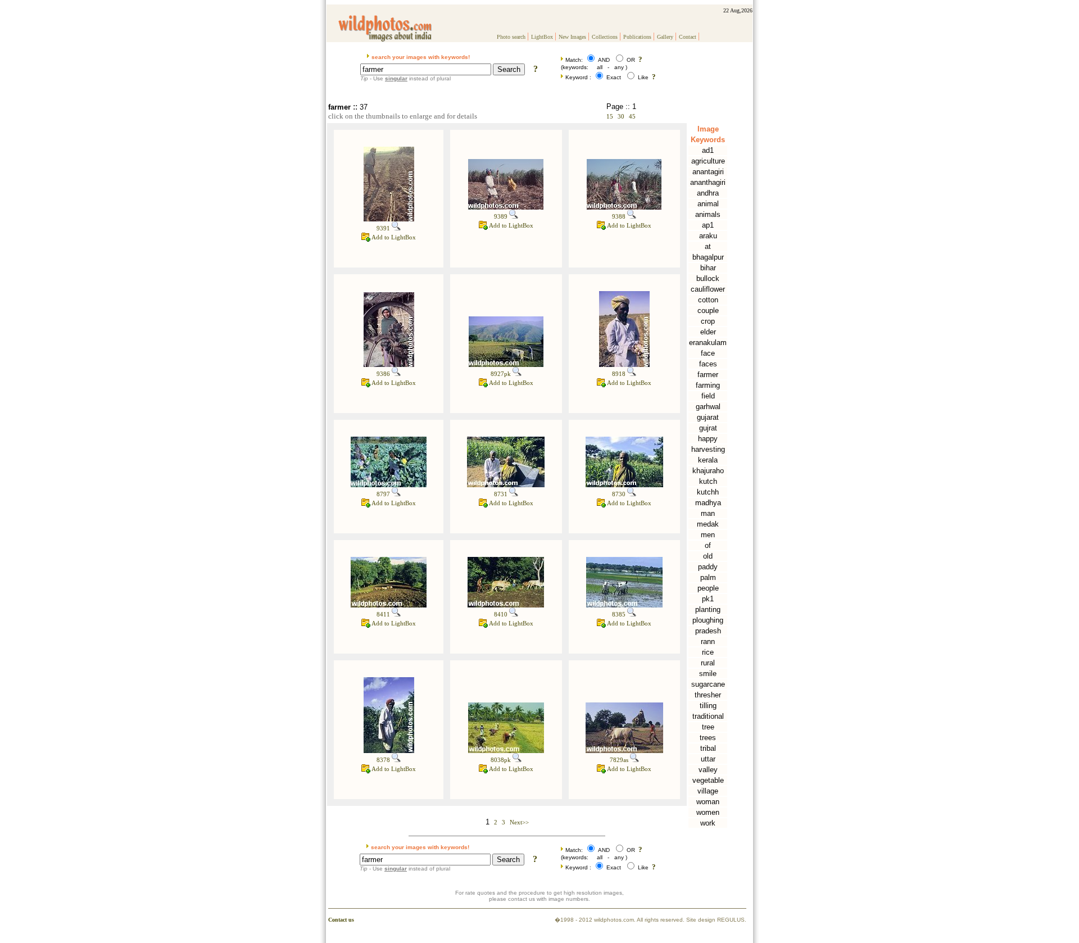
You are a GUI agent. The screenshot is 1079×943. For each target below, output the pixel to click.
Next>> (519, 822)
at (708, 246)
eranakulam (708, 342)
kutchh (708, 492)
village (707, 791)
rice (708, 652)
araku (708, 236)
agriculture (708, 161)
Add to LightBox (393, 237)
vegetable (708, 780)
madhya (708, 502)
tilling (708, 705)
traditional (708, 716)
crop (708, 321)
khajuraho (708, 470)
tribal (708, 748)
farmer (707, 374)
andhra (708, 193)
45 (632, 116)
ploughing (707, 620)
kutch (708, 481)
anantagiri (708, 171)
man (708, 513)
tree (708, 727)
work (707, 823)
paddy (708, 567)
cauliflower (708, 289)
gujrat (708, 428)
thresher (708, 695)
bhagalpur (708, 257)
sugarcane (708, 684)
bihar (708, 268)
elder (708, 332)
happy (708, 438)
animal (708, 204)
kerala (708, 460)
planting (707, 609)
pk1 (708, 599)
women (707, 812)
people (708, 588)
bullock (707, 278)
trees (708, 737)
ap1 (708, 225)
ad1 (708, 150)
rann (708, 641)
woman (707, 801)
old (708, 556)
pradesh (708, 631)
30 (621, 116)
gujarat (708, 417)
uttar (708, 759)
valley (708, 769)
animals (707, 214)
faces (708, 364)
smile (708, 673)
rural (708, 663)
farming (708, 385)
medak (708, 524)
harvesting (708, 449)
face (708, 353)
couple (708, 310)
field (708, 396)
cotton (708, 300)
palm (708, 577)
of (708, 545)
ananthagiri (708, 182)
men (708, 535)
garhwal (708, 406)
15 (609, 116)
